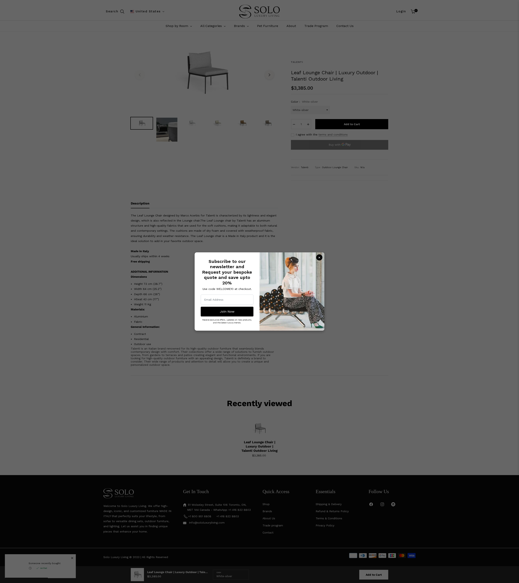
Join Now (227, 311)
